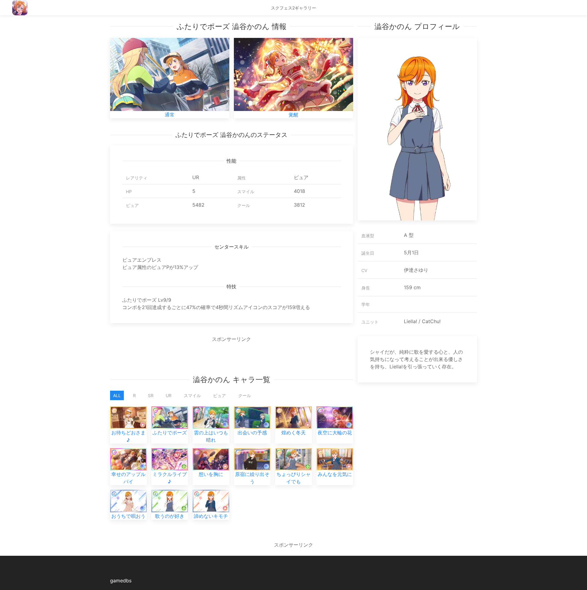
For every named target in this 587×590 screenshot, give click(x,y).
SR (150, 395)
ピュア (219, 395)
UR (169, 395)
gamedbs (120, 580)
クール (244, 395)
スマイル (192, 395)
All (117, 395)
